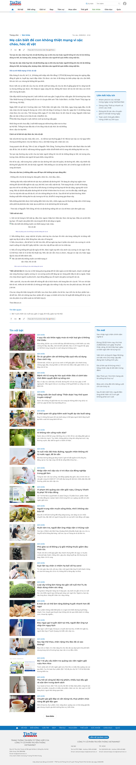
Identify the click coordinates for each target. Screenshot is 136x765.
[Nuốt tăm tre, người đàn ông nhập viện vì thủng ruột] (22, 532)
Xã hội (20, 9)
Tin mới (101, 330)
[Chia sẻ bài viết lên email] (19, 49)
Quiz (119, 9)
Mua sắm (72, 9)
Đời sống (31, 9)
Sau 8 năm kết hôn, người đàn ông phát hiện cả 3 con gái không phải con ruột (109, 394)
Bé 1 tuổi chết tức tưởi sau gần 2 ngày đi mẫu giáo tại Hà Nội (37, 314)
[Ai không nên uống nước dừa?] (22, 437)
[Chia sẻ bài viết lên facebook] (11, 49)
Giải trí (42, 9)
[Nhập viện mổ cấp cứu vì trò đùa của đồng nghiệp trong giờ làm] (22, 475)
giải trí (101, 114)
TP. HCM (102, 746)
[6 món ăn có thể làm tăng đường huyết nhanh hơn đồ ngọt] (22, 608)
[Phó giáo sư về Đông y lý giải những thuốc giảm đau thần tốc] (22, 551)
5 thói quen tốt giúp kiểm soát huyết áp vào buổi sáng (63, 413)
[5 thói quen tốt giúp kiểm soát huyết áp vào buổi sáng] (22, 418)
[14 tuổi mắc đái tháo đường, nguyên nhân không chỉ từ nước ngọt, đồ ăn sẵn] (22, 456)
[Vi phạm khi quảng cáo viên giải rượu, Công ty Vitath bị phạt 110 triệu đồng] (22, 494)
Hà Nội (73, 746)
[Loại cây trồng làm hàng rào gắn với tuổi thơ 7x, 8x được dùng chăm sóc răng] (22, 589)
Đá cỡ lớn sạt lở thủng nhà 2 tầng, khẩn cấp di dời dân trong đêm (110, 368)
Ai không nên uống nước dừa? (51, 432)
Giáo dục (108, 9)
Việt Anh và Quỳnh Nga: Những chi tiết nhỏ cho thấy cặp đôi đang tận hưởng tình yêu (110, 357)
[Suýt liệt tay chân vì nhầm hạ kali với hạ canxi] (22, 570)
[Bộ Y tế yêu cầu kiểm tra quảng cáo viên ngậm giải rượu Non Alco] (22, 665)
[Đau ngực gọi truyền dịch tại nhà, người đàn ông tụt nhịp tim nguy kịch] (22, 627)
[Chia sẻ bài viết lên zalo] (15, 49)
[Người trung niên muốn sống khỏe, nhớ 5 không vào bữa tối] (22, 513)
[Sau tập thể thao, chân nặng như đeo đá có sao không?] (22, 646)
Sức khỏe (96, 9)
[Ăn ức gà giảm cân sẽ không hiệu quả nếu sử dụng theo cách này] (22, 361)
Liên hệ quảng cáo (98, 737)
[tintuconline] (13, 9)
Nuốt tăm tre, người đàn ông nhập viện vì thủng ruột (63, 528)
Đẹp (51, 9)
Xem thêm (50, 716)
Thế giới (84, 9)
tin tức (111, 100)
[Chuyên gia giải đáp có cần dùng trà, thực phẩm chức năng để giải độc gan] (22, 703)
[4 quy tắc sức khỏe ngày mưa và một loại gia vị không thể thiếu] (22, 342)
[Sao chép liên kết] (24, 49)
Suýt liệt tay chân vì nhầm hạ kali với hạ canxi (59, 566)
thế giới (111, 117)
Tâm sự (61, 9)
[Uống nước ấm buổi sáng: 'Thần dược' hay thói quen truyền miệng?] (22, 399)
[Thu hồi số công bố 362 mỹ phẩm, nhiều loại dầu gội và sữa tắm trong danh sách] (22, 684)
